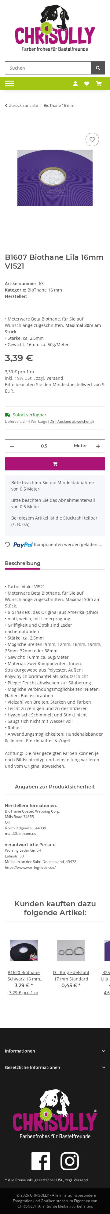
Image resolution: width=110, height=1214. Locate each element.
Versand (54, 378)
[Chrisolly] (55, 29)
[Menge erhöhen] (98, 446)
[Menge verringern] (12, 446)
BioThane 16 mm (45, 290)
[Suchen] (98, 67)
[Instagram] (70, 1161)
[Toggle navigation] (9, 83)
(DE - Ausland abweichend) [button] (71, 421)
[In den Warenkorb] (10, 124)
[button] (75, 84)
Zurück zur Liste (23, 105)
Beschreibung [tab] (22, 563)
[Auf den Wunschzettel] (92, 139)
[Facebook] (40, 1161)
